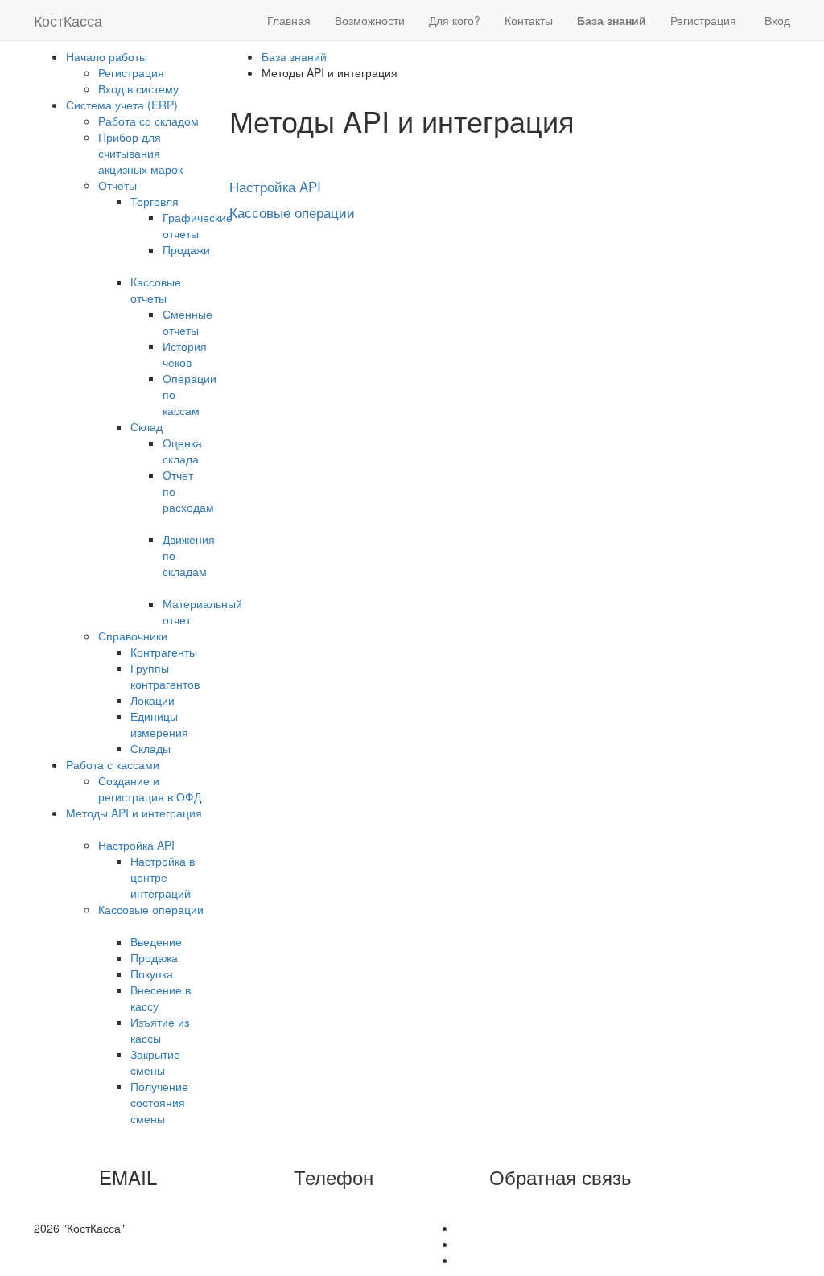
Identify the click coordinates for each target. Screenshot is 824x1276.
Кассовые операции (151, 909)
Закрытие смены (155, 1062)
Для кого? (454, 20)
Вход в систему (138, 88)
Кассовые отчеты (155, 290)
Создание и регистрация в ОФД (149, 788)
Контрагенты (163, 652)
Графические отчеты (198, 225)
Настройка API (136, 845)
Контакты (529, 20)
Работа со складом (148, 121)
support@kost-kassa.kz (174, 1202)
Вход (777, 20)
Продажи (186, 249)
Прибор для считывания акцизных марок (140, 153)
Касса (68, 20)
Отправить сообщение (565, 1202)
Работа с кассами (112, 764)
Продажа (154, 957)
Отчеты (117, 185)
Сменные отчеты (187, 322)
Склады (150, 748)
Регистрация (703, 20)
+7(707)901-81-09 (352, 1202)
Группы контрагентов (165, 676)
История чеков (185, 354)
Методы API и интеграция (134, 813)
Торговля (154, 201)
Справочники (132, 636)
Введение (156, 941)
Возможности (370, 20)
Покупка (151, 973)
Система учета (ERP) (122, 105)
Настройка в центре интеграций (162, 877)
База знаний (294, 56)
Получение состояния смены (159, 1102)
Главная (289, 20)
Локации (152, 700)
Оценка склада (182, 450)
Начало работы (106, 56)
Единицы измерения (159, 724)
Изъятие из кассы (159, 1030)
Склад (146, 426)
